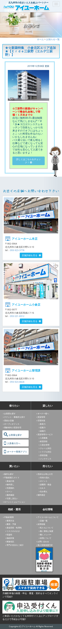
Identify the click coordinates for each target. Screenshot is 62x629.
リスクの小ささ (13, 531)
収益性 (9, 534)
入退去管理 (44, 445)
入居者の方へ (13, 443)
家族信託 (10, 541)
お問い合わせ (43, 541)
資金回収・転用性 (14, 527)
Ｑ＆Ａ (42, 488)
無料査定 (41, 495)
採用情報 (41, 524)
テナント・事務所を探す (14, 417)
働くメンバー (45, 534)
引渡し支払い (12, 498)
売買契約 (10, 488)
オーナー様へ (43, 413)
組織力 (43, 431)
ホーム (40, 39)
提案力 (43, 427)
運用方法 (10, 520)
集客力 (43, 424)
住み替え (44, 491)
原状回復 (44, 455)
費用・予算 (11, 524)
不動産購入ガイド (11, 477)
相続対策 (10, 538)
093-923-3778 (17, 250)
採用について (45, 538)
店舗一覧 (44, 520)
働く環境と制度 (46, 531)
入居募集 (44, 438)
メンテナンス (45, 458)
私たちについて (46, 527)
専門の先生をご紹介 (15, 545)
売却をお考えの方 (45, 474)
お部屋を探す (10, 413)
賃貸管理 (41, 417)
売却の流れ (44, 477)
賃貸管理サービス (45, 434)
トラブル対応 (45, 451)
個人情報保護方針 (45, 545)
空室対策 (41, 420)
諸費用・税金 (45, 484)
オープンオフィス (11, 424)
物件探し (10, 484)
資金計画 (10, 481)
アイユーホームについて (48, 517)
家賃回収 (44, 441)
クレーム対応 (45, 448)
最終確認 (10, 495)
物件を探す (9, 474)
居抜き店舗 (9, 420)
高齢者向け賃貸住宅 (12, 427)
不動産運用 (9, 517)
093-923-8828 (17, 381)
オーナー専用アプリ (17, 451)
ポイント (44, 481)
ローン (9, 491)
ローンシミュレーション (14, 502)
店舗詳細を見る (29, 255)
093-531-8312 (17, 316)
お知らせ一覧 (53, 39)
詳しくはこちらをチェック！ (28, 161)
